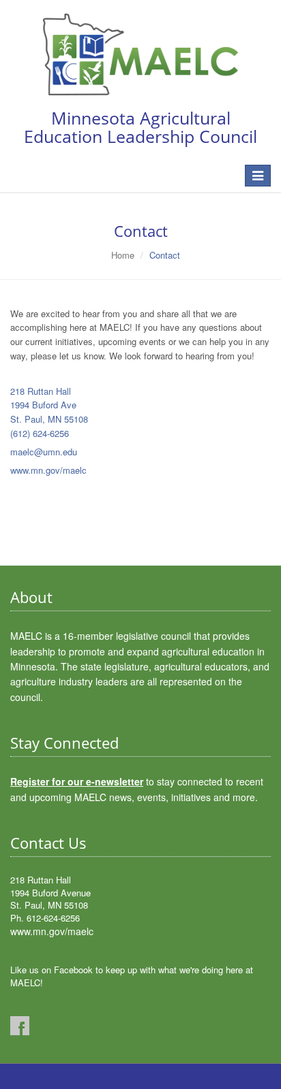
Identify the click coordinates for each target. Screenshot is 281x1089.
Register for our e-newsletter (76, 781)
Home (122, 254)
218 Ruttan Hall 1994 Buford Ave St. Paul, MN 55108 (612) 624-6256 (49, 412)
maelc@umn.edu (43, 451)
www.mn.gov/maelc (48, 470)
